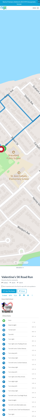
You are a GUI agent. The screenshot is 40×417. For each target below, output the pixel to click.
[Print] (28, 295)
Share (23, 291)
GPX (10, 295)
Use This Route (10, 291)
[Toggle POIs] (24, 295)
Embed (4, 295)
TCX (15, 295)
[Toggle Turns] (20, 295)
